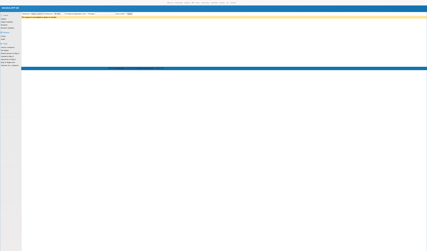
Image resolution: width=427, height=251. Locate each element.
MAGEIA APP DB (10, 8)
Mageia (157, 2)
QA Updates (5, 50)
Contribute (214, 3)
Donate (222, 3)
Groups (3, 36)
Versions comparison (7, 47)
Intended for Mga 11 (7, 56)
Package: (91, 14)
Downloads (179, 3)
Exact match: (120, 14)
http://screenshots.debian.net (145, 68)
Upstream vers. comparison (10, 65)
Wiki (192, 3)
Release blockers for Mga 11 (10, 53)
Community (205, 3)
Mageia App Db (120, 68)
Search (130, 14)
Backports (4, 25)
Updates (3, 19)
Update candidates (7, 22)
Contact (233, 3)
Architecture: (49, 14)
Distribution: (26, 14)
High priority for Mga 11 (8, 59)
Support (187, 3)
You (227, 3)
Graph (3, 39)
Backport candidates (7, 28)
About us (170, 3)
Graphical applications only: (76, 14)
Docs (197, 3)
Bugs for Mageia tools (8, 62)
